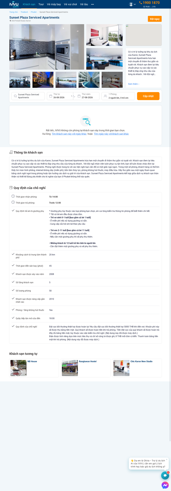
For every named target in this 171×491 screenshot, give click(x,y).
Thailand (24, 12)
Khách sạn (29, 4)
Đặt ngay (155, 19)
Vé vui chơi (70, 4)
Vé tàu (84, 4)
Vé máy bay (54, 4)
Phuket (34, 12)
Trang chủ (13, 12)
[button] (149, 463)
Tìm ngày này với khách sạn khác (111, 133)
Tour (41, 4)
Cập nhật (148, 96)
